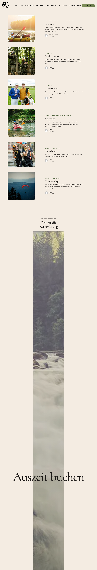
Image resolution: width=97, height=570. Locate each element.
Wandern (60, 21)
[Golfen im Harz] (21, 92)
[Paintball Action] (21, 61)
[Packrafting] (21, 28)
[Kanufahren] (21, 123)
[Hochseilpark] (21, 154)
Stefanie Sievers (54, 34)
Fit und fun (53, 21)
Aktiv (46, 21)
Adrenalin (48, 115)
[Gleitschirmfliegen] (21, 186)
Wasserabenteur (69, 21)
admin (51, 67)
